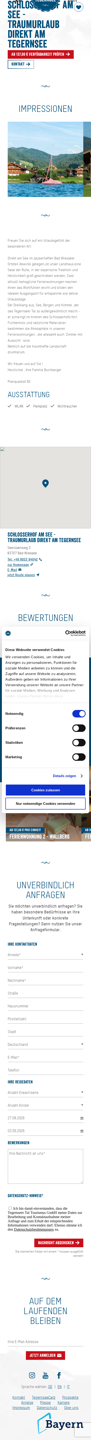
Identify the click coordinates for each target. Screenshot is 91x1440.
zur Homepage (18, 564)
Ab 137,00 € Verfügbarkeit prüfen (38, 54)
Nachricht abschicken (56, 1243)
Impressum (21, 1408)
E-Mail (12, 570)
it (68, 1387)
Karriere (64, 1402)
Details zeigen (64, 776)
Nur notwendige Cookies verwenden (45, 804)
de (50, 1387)
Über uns (71, 1408)
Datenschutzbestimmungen (34, 1229)
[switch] (79, 728)
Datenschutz (47, 1408)
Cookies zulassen (45, 790)
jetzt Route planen (21, 575)
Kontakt (18, 64)
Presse (45, 1402)
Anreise (27, 1402)
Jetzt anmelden (43, 1355)
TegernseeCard (43, 1397)
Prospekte (70, 1397)
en (60, 1387)
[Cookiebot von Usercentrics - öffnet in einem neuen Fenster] (65, 633)
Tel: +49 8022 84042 (22, 559)
